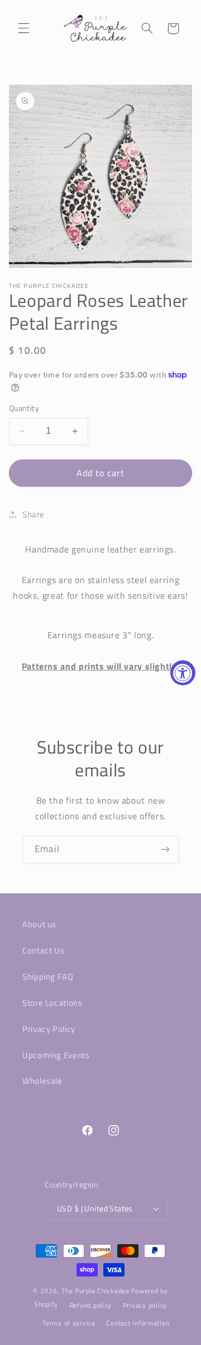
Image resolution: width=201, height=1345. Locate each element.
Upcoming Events (55, 1055)
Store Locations (52, 1002)
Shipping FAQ (48, 976)
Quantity (24, 408)
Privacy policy (145, 1305)
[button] (23, 28)
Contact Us (43, 950)
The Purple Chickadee (95, 1290)
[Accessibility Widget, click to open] (182, 672)
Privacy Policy (48, 1029)
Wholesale (42, 1080)
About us (39, 924)
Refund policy (90, 1305)
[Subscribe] (165, 849)
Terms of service (68, 1323)
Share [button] (33, 514)
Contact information (137, 1323)
